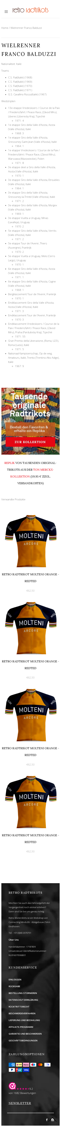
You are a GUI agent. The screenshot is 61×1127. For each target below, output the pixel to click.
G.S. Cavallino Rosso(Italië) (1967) (27, 94)
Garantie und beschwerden (25, 1033)
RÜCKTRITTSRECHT (19, 1006)
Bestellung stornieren (23, 993)
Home (4, 27)
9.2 (31, 1088)
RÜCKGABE (14, 986)
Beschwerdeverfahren (22, 1013)
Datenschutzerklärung (23, 999)
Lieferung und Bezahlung (24, 1020)
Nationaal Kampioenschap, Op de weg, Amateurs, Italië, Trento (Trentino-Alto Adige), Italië (33, 358)
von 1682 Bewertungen (22, 1093)
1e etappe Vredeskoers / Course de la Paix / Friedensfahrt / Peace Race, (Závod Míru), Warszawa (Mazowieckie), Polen (34, 154)
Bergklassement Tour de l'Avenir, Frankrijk (32, 294)
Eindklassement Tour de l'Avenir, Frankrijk (32, 315)
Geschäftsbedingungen (23, 1040)
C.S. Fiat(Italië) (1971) (20, 90)
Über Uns (14, 939)
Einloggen (15, 979)
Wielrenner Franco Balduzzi (26, 27)
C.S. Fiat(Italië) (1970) (20, 86)
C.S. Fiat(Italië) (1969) (20, 81)
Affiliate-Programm (21, 1026)
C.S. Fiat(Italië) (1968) (20, 77)
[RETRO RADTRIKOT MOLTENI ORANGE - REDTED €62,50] (30, 512)
